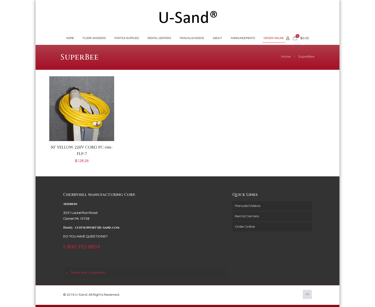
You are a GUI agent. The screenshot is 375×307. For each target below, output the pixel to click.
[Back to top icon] (307, 294)
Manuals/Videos (247, 206)
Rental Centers (247, 216)
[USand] (187, 15)
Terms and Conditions (87, 272)
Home (286, 56)
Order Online (245, 226)
